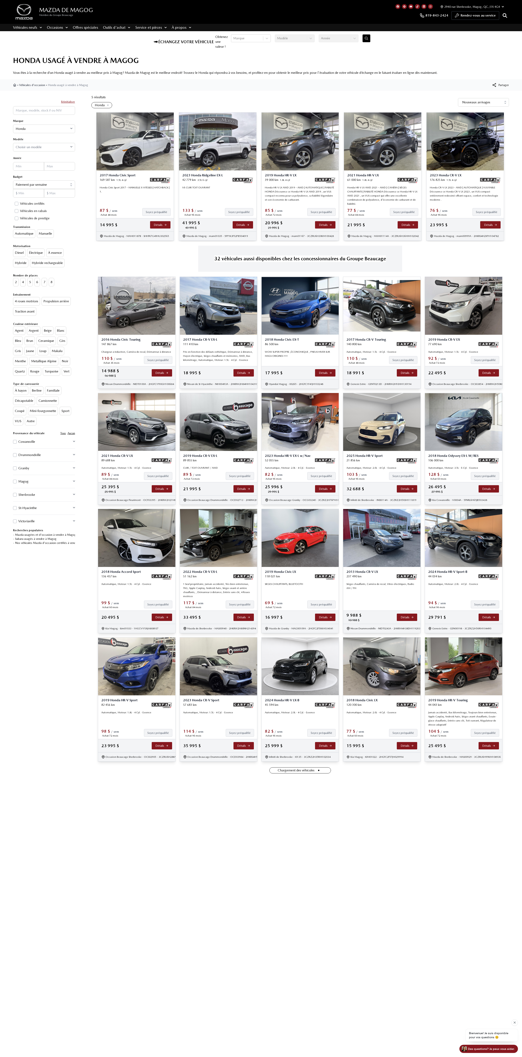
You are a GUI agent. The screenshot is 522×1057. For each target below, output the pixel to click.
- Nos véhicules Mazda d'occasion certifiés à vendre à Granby (52, 543)
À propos (179, 27)
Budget (17, 176)
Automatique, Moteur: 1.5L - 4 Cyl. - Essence (371, 351)
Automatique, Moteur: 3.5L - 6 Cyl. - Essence (453, 467)
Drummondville (29, 455)
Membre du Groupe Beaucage (56, 15)
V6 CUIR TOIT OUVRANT (196, 187)
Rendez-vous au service (478, 15)
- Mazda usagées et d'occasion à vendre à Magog (44, 534)
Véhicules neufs (25, 27)
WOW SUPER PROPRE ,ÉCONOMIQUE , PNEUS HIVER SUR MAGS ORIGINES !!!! (297, 353)
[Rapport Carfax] (160, 180)
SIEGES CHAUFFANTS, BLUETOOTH (284, 584)
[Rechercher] (505, 15)
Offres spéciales (85, 27)
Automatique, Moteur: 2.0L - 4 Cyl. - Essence (290, 467)
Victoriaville (26, 521)
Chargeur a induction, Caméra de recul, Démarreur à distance (136, 351)
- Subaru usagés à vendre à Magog (34, 538)
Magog (23, 481)
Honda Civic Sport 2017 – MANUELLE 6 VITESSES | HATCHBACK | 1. (135, 189)
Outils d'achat (114, 27)
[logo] (24, 12)
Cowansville (26, 442)
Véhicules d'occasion (32, 85)
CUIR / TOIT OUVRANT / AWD (200, 467)
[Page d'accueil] (15, 85)
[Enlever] (107, 105)
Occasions (55, 27)
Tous (63, 433)
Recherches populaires (28, 530)
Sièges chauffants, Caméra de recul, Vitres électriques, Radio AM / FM (380, 586)
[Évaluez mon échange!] (366, 38)
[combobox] (233, 38)
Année (17, 158)
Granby (23, 468)
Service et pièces (148, 27)
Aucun (71, 433)
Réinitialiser (68, 101)
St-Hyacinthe (27, 508)
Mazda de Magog (66, 10)
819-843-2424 (436, 15)
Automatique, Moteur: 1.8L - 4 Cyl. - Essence (126, 712)
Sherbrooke (26, 495)
